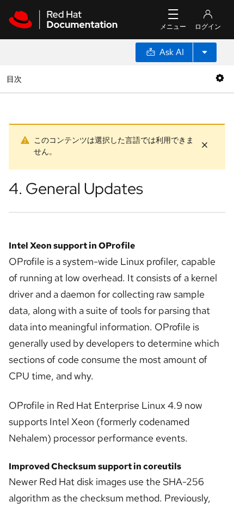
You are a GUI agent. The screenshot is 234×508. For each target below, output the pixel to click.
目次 (15, 79)
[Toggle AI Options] (205, 52)
